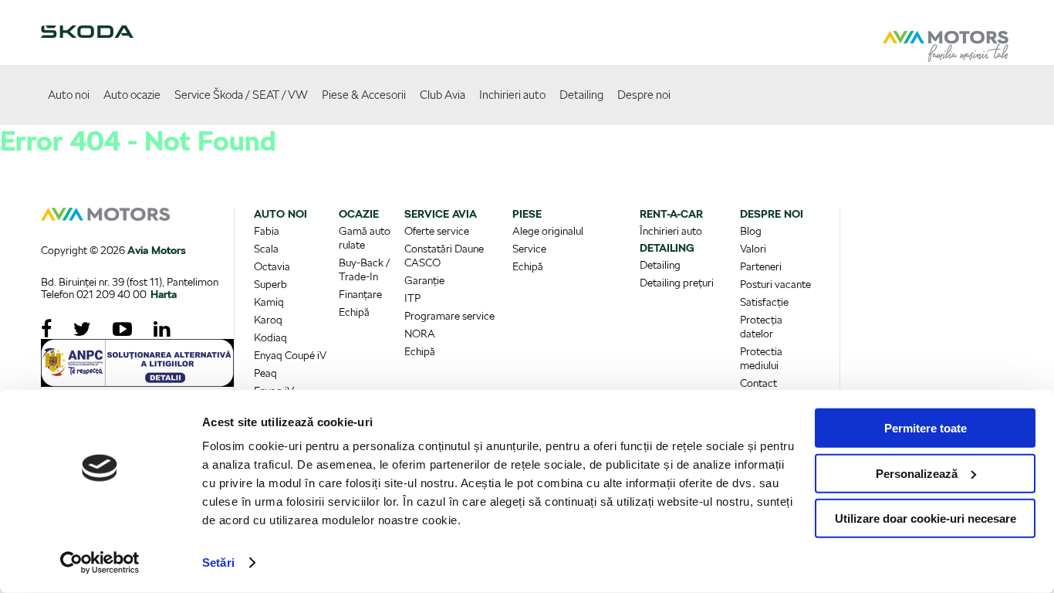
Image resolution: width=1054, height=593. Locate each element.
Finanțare (360, 294)
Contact (758, 383)
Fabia (266, 231)
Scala (266, 248)
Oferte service (436, 231)
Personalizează (917, 472)
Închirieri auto (671, 231)
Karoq (268, 319)
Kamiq (269, 302)
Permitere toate (925, 428)
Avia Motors (156, 250)
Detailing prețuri (677, 282)
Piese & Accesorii (364, 95)
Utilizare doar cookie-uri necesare (925, 518)
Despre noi (644, 95)
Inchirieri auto (512, 95)
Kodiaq (270, 337)
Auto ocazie (131, 95)
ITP (412, 298)
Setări (218, 562)
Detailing (581, 95)
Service (529, 248)
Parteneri (761, 266)
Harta (163, 294)
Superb (270, 284)
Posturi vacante (775, 284)
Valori (753, 248)
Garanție (424, 280)
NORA (419, 333)
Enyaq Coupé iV (290, 355)
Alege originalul (547, 231)
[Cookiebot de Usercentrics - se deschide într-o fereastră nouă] (99, 562)
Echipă (354, 312)
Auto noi (69, 95)
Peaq (265, 373)
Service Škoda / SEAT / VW (241, 95)
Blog (751, 231)
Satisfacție (764, 302)
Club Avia (442, 95)
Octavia (272, 266)
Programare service (449, 316)
